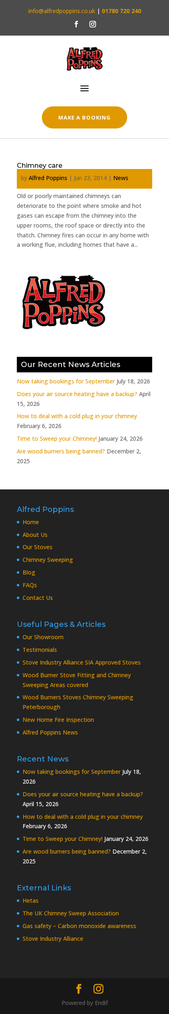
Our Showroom (43, 637)
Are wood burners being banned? (61, 451)
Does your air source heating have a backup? (77, 394)
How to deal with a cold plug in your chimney (77, 416)
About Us (35, 535)
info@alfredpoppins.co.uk (61, 11)
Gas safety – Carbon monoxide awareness (79, 926)
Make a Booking (84, 117)
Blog (29, 572)
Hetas (31, 900)
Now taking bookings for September (66, 381)
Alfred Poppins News (50, 732)
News (120, 178)
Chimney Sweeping (48, 559)
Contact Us (38, 598)
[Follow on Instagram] (92, 24)
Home (31, 522)
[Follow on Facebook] (76, 24)
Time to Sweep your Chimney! (57, 438)
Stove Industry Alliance (53, 938)
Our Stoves (38, 547)
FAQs (30, 585)
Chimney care (39, 165)
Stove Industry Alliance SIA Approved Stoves (82, 662)
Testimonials (40, 649)
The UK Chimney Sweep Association (71, 913)
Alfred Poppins (48, 178)
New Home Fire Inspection (58, 719)
